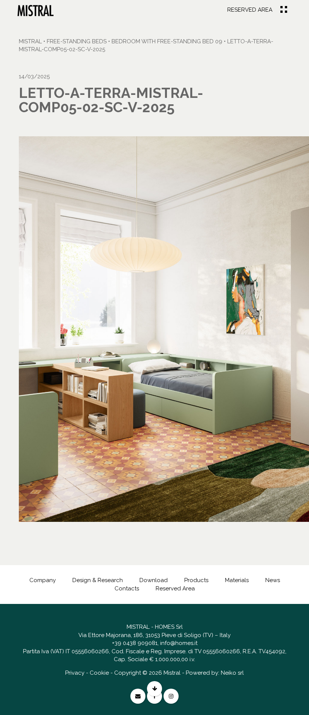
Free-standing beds (77, 41)
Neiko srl (232, 672)
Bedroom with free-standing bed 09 (167, 41)
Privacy (74, 672)
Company (42, 580)
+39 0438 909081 (135, 643)
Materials (237, 580)
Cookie (99, 672)
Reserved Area (249, 9)
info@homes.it (178, 643)
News (272, 580)
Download (153, 580)
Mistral (30, 41)
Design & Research (97, 580)
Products (196, 580)
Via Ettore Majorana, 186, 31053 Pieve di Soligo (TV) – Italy (154, 635)
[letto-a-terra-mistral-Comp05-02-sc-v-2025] (35, 10)
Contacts (127, 588)
